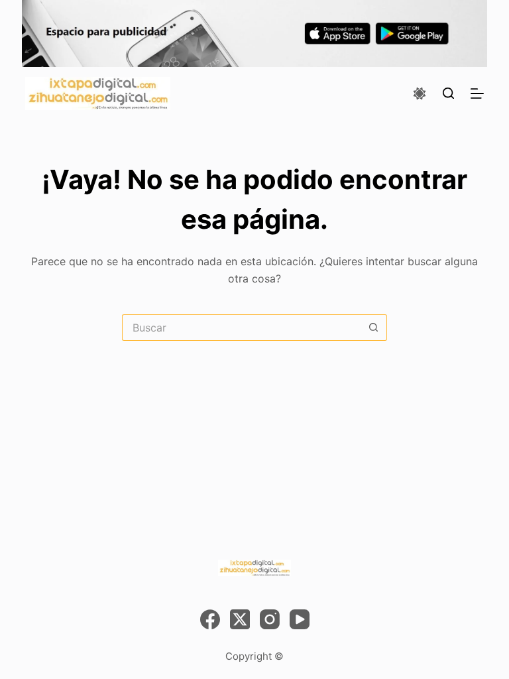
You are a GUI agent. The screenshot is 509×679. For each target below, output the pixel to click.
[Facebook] (210, 619)
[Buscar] (448, 93)
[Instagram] (270, 619)
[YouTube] (300, 619)
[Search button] (374, 327)
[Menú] (477, 93)
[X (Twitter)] (240, 619)
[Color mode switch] (419, 93)
